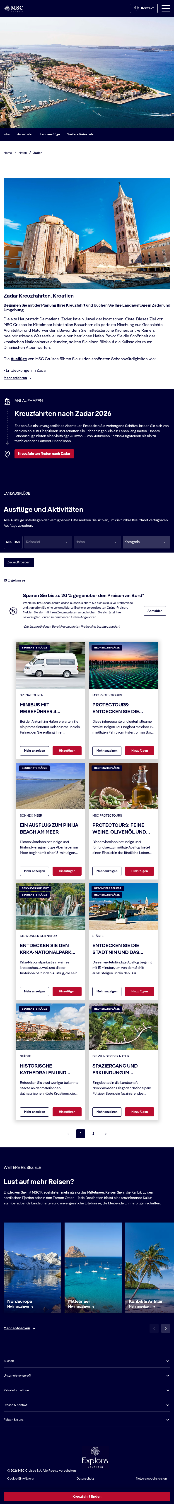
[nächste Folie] (165, 1328)
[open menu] (165, 8)
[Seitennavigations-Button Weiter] (106, 1133)
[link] (18, 1306)
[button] (146, 542)
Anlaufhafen (25, 134)
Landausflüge (50, 134)
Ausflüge (19, 359)
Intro (7, 134)
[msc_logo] (13, 8)
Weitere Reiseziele (80, 134)
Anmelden (154, 611)
